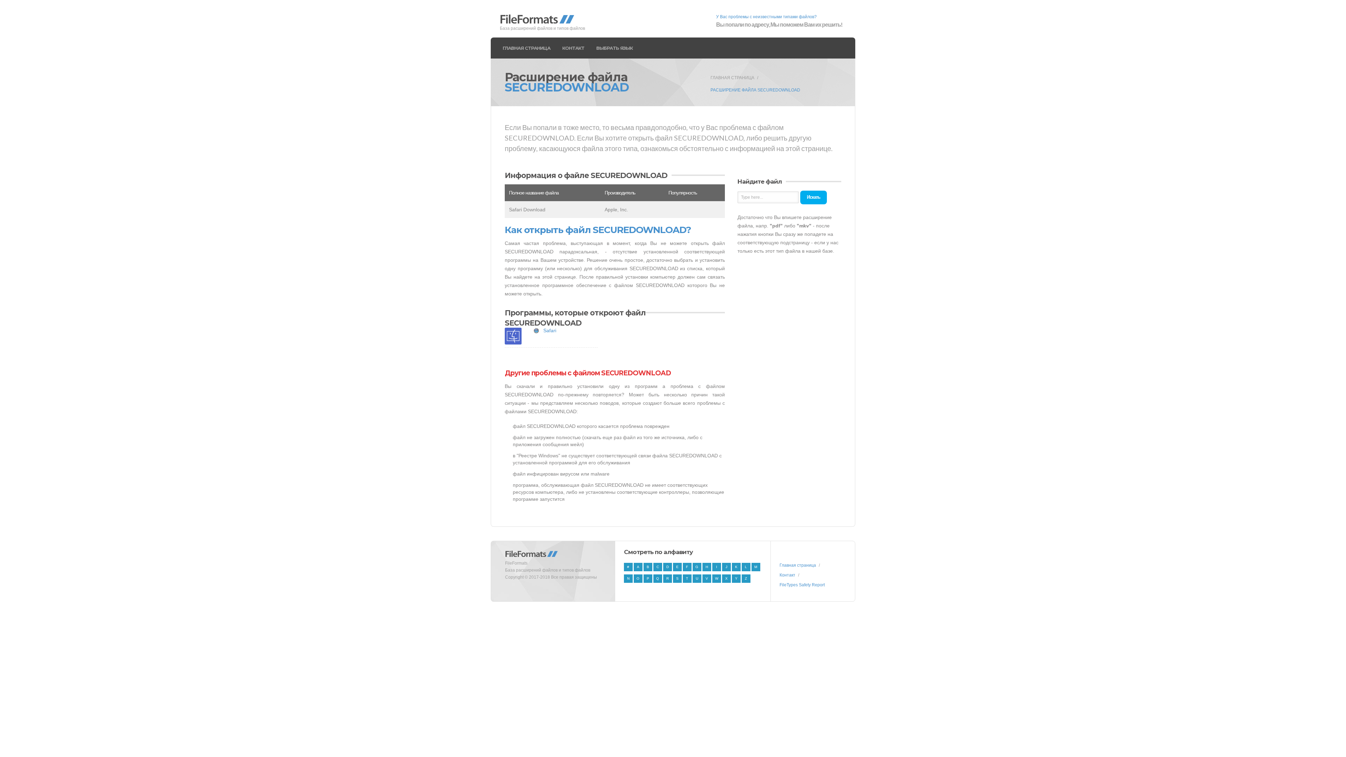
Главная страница (526, 48)
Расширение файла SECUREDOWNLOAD (755, 90)
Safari (549, 330)
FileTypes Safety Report (802, 584)
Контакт (573, 48)
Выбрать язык (614, 48)
